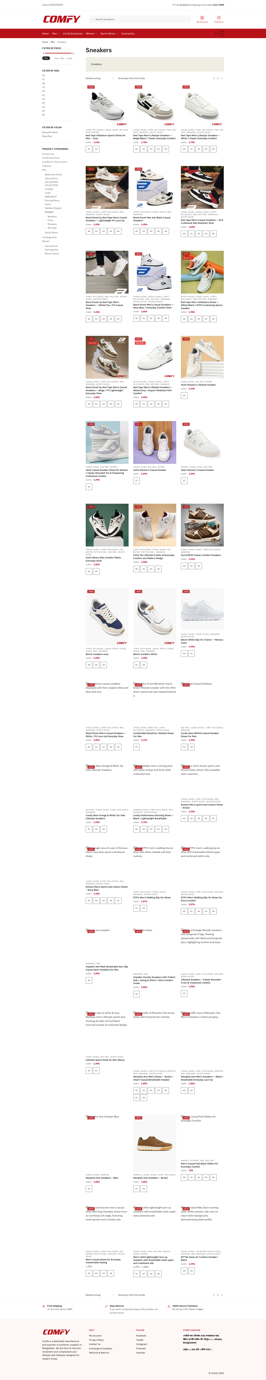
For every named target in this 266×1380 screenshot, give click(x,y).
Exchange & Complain (100, 1348)
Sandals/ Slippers (190, 1160)
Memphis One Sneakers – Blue (102, 1177)
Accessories (48, 154)
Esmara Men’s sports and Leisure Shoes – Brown (202, 806)
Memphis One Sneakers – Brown (150, 1177)
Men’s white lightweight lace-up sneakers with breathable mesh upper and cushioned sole (153, 1260)
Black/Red (47, 136)
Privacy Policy (96, 1339)
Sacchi (48, 204)
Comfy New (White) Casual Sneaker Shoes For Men (200, 735)
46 (144, 1097)
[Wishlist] (124, 88)
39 (43, 87)
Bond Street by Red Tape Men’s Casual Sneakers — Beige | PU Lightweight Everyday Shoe (106, 390)
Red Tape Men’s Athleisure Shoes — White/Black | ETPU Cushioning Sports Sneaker (202, 305)
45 (213, 818)
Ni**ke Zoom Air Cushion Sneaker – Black (200, 1259)
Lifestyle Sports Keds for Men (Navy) (105, 1059)
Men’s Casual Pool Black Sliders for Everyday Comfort (199, 1165)
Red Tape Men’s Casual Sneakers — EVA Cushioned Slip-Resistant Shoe (202, 222)
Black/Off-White (50, 132)
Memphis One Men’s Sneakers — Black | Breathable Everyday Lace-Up (202, 1078)
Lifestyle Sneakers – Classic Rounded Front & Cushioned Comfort (201, 981)
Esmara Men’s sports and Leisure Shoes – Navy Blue (107, 888)
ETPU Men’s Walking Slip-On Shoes (152, 897)
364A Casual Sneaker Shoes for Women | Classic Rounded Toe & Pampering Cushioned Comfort (107, 473)
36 (184, 395)
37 (136, 480)
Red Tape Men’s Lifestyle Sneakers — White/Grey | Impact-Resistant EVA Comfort (152, 390)
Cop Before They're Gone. (104, 550)
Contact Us (94, 1344)
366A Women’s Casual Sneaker (197, 470)
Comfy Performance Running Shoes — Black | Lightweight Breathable (153, 817)
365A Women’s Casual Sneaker (149, 470)
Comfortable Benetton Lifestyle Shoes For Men (153, 735)
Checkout (218, 21)
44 (96, 149)
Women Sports (52, 253)
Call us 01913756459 (52, 4)
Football (49, 189)
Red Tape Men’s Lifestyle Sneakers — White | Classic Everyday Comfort (200, 137)
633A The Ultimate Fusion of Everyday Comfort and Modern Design (153, 557)
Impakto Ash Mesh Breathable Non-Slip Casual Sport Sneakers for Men (107, 968)
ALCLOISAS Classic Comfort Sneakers (201, 555)
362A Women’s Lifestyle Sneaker (198, 384)
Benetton (152, 728)
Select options (107, 157)
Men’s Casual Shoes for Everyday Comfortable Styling (103, 1261)
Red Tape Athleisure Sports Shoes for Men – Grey (105, 137)
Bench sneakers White (145, 654)
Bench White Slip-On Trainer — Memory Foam (202, 641)
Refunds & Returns (99, 1352)
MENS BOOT (51, 196)
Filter (46, 58)
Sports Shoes (92, 132)
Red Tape (124, 130)
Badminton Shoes (53, 174)
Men (53, 42)
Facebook (141, 1335)
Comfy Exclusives (94, 130)
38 (151, 1273)
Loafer (48, 192)
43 (89, 149)
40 (136, 149)
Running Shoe (51, 249)
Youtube (140, 1352)
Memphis (171, 1071)
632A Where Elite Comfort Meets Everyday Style (103, 559)
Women (208, 382)
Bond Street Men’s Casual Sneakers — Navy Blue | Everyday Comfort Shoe (153, 306)
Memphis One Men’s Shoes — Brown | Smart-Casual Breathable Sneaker (153, 1078)
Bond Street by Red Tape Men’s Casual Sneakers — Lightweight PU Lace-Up (106, 219)
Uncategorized (100, 299)
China (184, 549)
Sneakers (143, 132)
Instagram (141, 1344)
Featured (185, 1254)
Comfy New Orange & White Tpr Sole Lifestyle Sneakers (105, 817)
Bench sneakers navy (97, 654)
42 (151, 149)
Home (45, 42)
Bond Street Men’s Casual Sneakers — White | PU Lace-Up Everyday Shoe (106, 735)
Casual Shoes (111, 130)
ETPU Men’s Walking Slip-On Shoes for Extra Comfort (201, 899)
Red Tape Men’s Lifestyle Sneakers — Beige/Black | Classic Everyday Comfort (154, 137)
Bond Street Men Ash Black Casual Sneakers (151, 219)
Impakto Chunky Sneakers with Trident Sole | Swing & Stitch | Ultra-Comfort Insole (154, 980)
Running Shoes (140, 810)
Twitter (140, 1339)
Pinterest (141, 1348)
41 (144, 149)
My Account (202, 21)
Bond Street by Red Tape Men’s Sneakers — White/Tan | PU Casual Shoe (104, 305)
